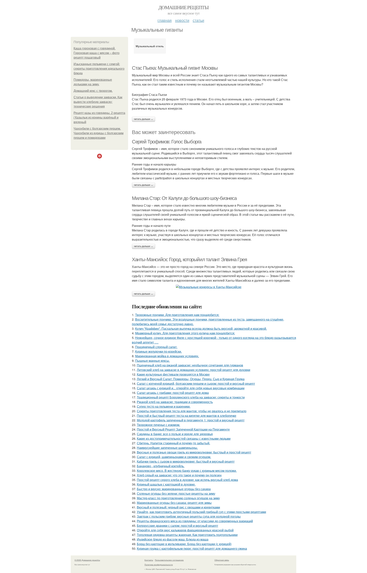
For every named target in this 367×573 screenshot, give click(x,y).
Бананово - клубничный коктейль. (160, 466)
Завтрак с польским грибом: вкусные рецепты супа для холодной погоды (189, 516)
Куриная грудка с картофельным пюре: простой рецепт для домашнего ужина (192, 548)
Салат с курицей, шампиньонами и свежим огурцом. (174, 457)
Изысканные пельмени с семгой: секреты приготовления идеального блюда (99, 68)
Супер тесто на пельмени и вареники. (163, 406)
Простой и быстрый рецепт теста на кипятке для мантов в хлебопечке (186, 415)
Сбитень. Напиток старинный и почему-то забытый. (173, 443)
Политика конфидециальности (159, 564)
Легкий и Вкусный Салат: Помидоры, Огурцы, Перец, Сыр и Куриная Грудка (190, 379)
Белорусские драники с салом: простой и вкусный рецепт (177, 525)
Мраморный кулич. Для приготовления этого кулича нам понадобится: (185, 333)
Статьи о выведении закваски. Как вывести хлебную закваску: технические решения (98, 102)
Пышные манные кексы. (152, 360)
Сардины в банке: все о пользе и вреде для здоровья (175, 434)
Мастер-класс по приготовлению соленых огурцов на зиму (178, 498)
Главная (165, 20)
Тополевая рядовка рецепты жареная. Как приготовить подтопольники (187, 535)
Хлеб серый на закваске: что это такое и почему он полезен (179, 475)
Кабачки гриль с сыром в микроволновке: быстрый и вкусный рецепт (186, 461)
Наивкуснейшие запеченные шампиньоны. (167, 447)
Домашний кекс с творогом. (93, 90)
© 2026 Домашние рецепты (87, 560)
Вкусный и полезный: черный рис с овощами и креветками (178, 507)
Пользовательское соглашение (169, 560)
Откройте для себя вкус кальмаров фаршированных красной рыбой (185, 530)
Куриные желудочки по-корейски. (158, 351)
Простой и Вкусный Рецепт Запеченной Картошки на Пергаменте (183, 429)
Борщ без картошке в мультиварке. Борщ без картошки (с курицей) (184, 544)
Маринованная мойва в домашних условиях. (167, 356)
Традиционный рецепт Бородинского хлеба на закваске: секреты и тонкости (191, 397)
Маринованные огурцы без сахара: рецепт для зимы (174, 502)
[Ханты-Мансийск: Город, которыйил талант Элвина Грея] (214, 287)
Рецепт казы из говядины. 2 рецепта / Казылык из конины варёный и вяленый (99, 117)
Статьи (198, 20)
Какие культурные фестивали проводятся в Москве (173, 374)
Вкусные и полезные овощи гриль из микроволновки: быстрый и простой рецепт (194, 452)
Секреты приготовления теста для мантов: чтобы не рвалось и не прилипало (191, 411)
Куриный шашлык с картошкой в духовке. (166, 484)
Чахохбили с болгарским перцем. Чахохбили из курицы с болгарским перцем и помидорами (98, 133)
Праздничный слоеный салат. (156, 347)
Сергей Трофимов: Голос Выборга (166, 142)
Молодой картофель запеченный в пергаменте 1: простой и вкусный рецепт (190, 420)
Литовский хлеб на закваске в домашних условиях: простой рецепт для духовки (193, 370)
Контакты (149, 560)
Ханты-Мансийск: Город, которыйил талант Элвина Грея (189, 259)
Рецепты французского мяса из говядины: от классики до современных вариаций (195, 521)
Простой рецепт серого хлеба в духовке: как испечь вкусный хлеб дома (187, 480)
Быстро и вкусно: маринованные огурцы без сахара (174, 489)
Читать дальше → (143, 119)
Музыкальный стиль (150, 46)
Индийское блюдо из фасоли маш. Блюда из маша (172, 539)
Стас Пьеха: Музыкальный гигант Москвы (175, 68)
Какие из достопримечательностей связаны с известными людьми (184, 438)
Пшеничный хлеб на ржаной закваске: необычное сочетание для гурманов (190, 365)
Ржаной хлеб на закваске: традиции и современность (175, 402)
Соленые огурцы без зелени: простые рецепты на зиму (176, 493)
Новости (182, 20)
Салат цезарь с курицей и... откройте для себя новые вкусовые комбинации (190, 388)
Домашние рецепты (183, 7)
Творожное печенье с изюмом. (158, 425)
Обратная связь (221, 560)
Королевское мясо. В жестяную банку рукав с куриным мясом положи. (187, 470)
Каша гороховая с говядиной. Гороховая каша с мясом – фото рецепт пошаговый (96, 53)
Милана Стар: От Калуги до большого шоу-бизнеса (184, 198)
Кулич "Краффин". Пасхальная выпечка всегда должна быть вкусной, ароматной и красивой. (201, 328)
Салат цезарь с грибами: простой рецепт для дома (173, 392)
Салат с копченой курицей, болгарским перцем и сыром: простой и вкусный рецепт (196, 383)
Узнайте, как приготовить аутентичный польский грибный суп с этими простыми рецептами (201, 512)
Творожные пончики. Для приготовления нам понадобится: (177, 315)
